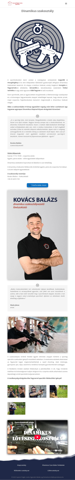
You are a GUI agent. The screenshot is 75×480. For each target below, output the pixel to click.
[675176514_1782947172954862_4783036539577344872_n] (16, 414)
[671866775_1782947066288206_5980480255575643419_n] (16, 397)
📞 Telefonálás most (37, 185)
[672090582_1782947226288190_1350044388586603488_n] (37, 397)
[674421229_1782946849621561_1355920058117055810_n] (59, 397)
